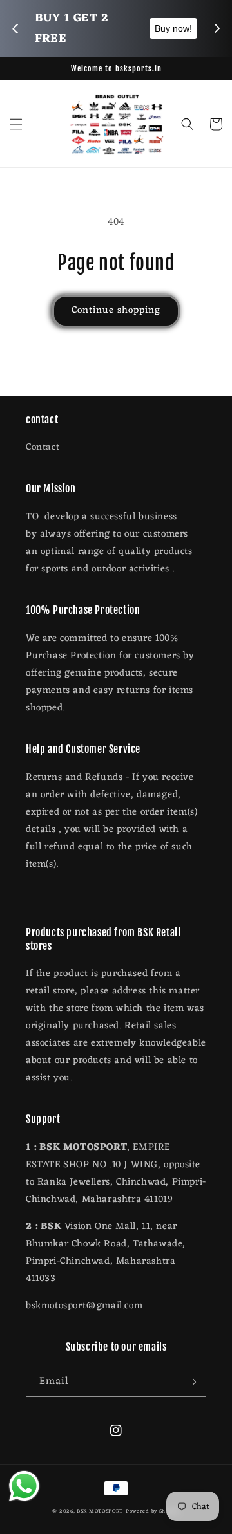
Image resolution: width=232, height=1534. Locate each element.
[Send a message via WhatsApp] (24, 1486)
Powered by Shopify (153, 1511)
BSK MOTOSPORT (100, 1511)
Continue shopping (116, 310)
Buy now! (98, 28)
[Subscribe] (191, 1382)
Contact (42, 447)
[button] (16, 124)
